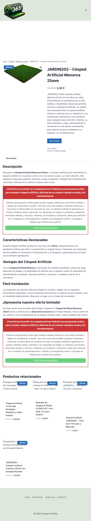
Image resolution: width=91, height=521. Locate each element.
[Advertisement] (45, 38)
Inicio (27, 497)
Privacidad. (37, 497)
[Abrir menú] (86, 10)
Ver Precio (54, 141)
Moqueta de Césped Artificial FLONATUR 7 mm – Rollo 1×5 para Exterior (45, 408)
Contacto (61, 497)
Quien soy (50, 497)
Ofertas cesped (60, 151)
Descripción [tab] (11, 158)
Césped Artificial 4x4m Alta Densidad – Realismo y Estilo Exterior (14, 409)
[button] (41, 67)
